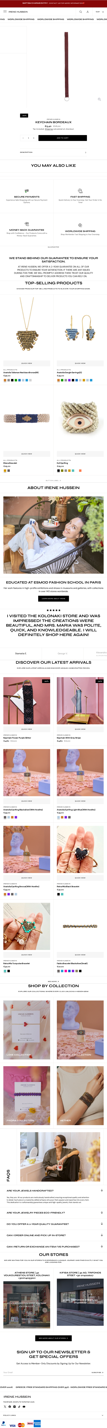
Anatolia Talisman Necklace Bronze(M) (21, 372)
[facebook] (9, 1406)
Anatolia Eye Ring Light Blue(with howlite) (76, 809)
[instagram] (14, 1406)
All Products (10, 370)
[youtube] (24, 1406)
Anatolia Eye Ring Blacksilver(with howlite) (23, 809)
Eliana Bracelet (10, 463)
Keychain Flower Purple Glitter (17, 738)
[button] (4, 11)
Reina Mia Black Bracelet (68, 886)
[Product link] (26, 328)
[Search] (80, 12)
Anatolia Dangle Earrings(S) (69, 372)
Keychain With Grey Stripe (69, 738)
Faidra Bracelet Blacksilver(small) (72, 963)
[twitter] (5, 1406)
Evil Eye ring (62, 463)
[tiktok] (19, 1406)
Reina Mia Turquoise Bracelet (16, 963)
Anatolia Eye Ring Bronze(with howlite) (21, 886)
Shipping (49, 129)
